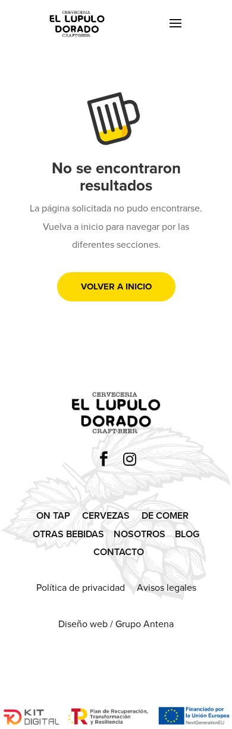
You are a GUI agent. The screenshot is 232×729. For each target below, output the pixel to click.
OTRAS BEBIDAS (68, 534)
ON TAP (53, 515)
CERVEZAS (106, 515)
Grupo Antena (144, 624)
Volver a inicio (116, 286)
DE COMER (165, 515)
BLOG (187, 534)
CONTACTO (118, 552)
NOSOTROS (139, 534)
